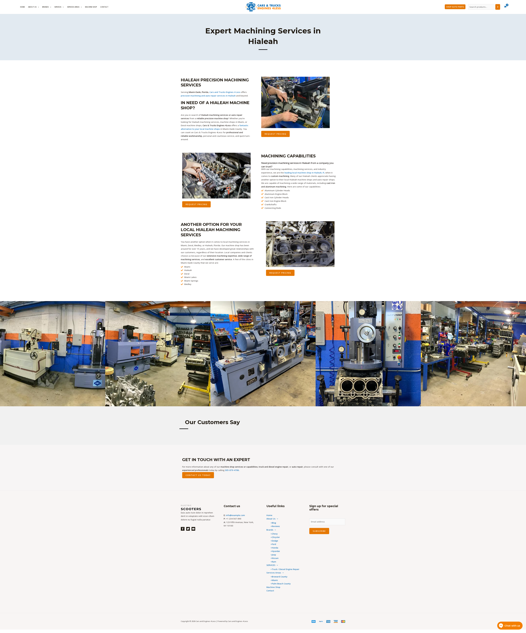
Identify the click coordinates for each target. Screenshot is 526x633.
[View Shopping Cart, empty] (505, 7)
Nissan (275, 558)
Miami (275, 580)
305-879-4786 (232, 470)
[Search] (497, 7)
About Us (32, 7)
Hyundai (276, 551)
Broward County (279, 576)
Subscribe (319, 531)
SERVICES (57, 7)
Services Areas (73, 7)
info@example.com (235, 515)
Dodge (275, 540)
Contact (104, 7)
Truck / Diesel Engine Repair (285, 569)
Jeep (274, 554)
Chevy (275, 533)
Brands (45, 7)
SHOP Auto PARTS (455, 6)
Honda (275, 547)
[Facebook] (183, 529)
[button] (38, 7)
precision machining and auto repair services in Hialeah (208, 95)
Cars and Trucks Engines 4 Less (224, 92)
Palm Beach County (281, 583)
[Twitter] (188, 529)
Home (22, 7)
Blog (274, 522)
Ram (274, 561)
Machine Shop (91, 7)
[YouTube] (193, 529)
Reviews (276, 526)
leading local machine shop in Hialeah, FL (304, 172)
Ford (274, 544)
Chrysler (276, 537)
